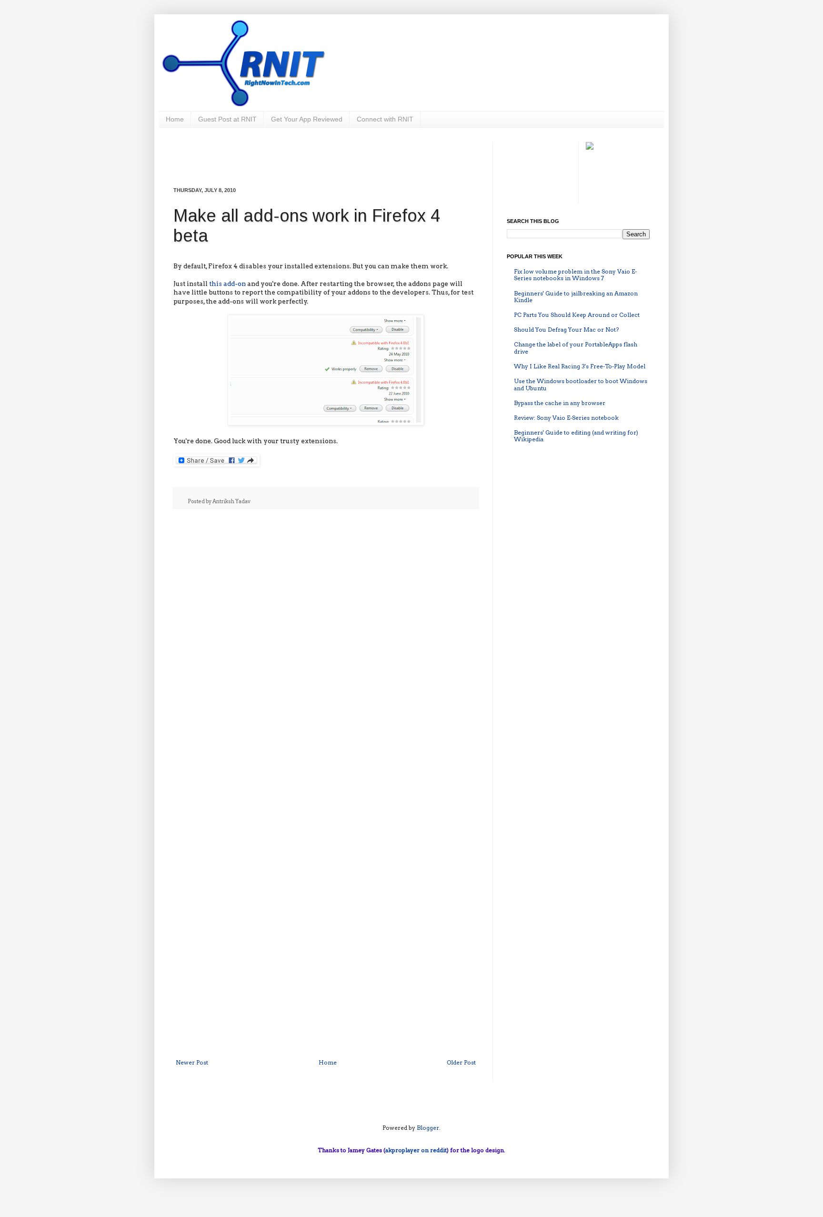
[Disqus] (325, 639)
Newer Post (192, 1062)
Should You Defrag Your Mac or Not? (566, 329)
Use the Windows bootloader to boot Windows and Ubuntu (580, 384)
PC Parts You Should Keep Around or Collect (577, 314)
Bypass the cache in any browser (559, 402)
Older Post (461, 1062)
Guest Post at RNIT (227, 119)
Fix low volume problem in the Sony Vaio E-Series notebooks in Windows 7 (575, 275)
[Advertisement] (325, 156)
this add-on (227, 283)
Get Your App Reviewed (306, 119)
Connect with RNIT (385, 119)
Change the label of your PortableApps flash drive (575, 348)
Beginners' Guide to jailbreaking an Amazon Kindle (576, 297)
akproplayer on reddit (416, 1150)
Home (175, 119)
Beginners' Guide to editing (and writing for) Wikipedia (576, 436)
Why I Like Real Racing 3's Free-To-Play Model (579, 366)
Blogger (428, 1127)
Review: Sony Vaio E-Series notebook (566, 417)
